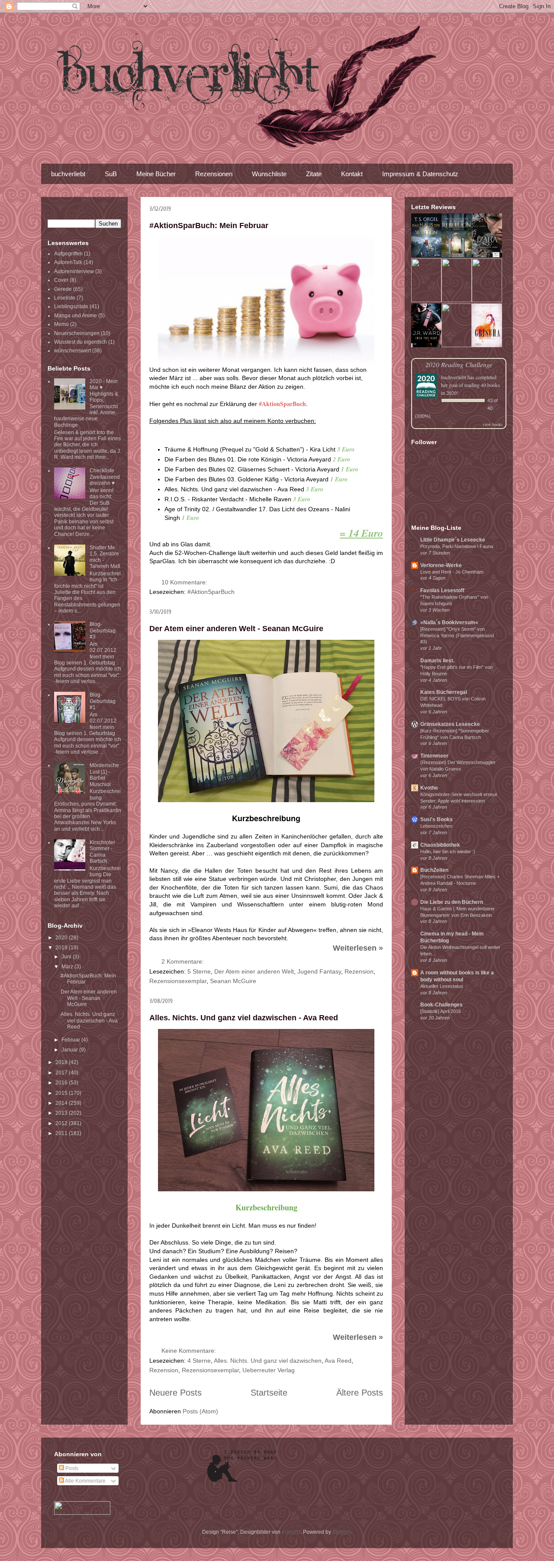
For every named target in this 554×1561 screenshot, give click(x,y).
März (67, 967)
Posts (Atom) (200, 1411)
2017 (62, 1073)
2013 (62, 1113)
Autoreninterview (74, 271)
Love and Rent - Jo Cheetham (451, 571)
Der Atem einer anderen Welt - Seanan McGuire (236, 628)
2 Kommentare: (183, 961)
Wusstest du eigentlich (80, 342)
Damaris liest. (437, 661)
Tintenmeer (434, 756)
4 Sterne (199, 1360)
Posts (71, 1468)
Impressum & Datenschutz (420, 173)
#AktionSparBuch (211, 591)
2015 (62, 1093)
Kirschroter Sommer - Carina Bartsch (102, 851)
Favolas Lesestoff (442, 590)
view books (492, 424)
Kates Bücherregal (443, 692)
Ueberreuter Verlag (268, 1370)
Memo (61, 324)
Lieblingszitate (71, 306)
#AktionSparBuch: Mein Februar (208, 225)
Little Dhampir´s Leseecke (452, 540)
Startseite (269, 1392)
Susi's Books (436, 819)
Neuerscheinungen (77, 333)
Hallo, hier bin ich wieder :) (447, 851)
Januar (70, 1050)
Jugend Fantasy (319, 971)
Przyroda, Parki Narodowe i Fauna (456, 546)
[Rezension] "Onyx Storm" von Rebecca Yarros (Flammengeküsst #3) (457, 635)
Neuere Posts (175, 1392)
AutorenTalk (68, 262)
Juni (67, 957)
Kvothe (429, 788)
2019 (62, 948)
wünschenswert (72, 351)
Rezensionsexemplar (177, 980)
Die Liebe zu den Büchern (451, 902)
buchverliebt (68, 173)
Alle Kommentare (85, 1481)
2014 (62, 1103)
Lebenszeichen (436, 826)
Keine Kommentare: (189, 1350)
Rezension (359, 971)
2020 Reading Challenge (459, 364)
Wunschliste (269, 173)
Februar (71, 1040)
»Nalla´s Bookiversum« (449, 622)
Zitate (314, 173)
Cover (61, 280)
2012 (62, 1123)
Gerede (63, 289)
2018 (62, 1062)
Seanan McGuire (233, 980)
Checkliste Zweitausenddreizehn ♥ (105, 477)
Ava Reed (338, 1360)
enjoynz (291, 1532)
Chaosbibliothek (440, 845)
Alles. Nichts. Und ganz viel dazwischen (268, 1360)
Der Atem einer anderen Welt (254, 971)
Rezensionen (213, 173)
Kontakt (352, 173)
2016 (62, 1083)
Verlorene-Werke (441, 565)
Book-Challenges (441, 1005)
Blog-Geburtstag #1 (103, 701)
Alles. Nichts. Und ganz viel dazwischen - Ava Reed (243, 1017)
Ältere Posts (359, 1392)
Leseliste (64, 298)
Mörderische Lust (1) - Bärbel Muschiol (104, 774)
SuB (111, 173)
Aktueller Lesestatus (441, 986)
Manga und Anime (75, 316)
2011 (62, 1133)
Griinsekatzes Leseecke (450, 724)
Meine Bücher (156, 173)
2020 (62, 938)
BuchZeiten (434, 870)
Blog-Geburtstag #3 (103, 630)
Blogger (341, 1532)
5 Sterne (199, 971)
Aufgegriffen (68, 254)
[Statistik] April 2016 (440, 1011)
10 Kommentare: (185, 582)
